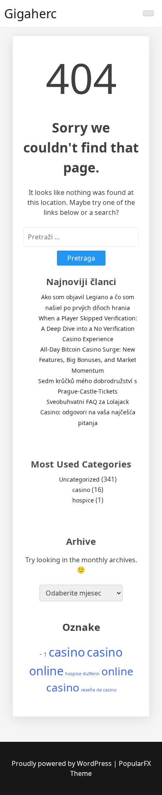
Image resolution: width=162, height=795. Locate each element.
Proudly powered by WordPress (62, 763)
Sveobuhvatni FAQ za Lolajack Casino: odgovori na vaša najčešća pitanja (87, 412)
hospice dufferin (82, 674)
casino (81, 490)
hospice (83, 500)
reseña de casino (98, 690)
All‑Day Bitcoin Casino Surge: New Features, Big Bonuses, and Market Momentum (87, 359)
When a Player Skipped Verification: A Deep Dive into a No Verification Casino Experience (88, 328)
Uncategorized (79, 479)
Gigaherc (30, 13)
